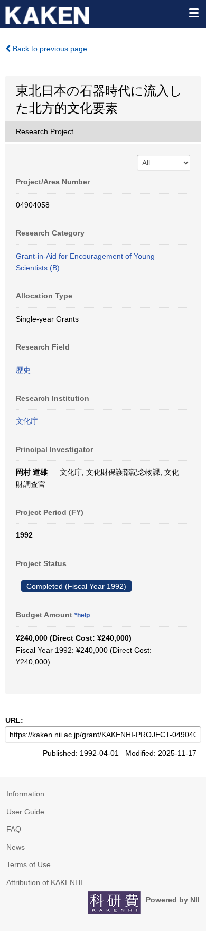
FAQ (13, 829)
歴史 (23, 370)
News (15, 847)
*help (82, 615)
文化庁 (27, 421)
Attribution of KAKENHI (44, 882)
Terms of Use (28, 864)
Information (25, 793)
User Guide (25, 811)
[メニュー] (193, 12)
